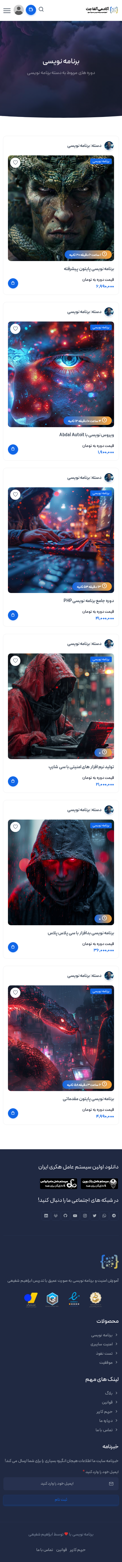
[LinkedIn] (46, 1215)
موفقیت (106, 1362)
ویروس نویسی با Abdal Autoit (86, 435)
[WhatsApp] (104, 1215)
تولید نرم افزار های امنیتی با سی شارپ (81, 767)
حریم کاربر (104, 1412)
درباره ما (106, 1421)
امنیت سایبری (102, 1344)
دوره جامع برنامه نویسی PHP (89, 601)
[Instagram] (84, 1215)
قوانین (107, 1402)
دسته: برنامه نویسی (84, 145)
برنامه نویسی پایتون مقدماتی (88, 1099)
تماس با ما (104, 1430)
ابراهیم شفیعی (40, 1534)
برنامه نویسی (101, 161)
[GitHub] (65, 1215)
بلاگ (109, 1393)
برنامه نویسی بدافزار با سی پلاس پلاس (81, 933)
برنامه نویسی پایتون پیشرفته (89, 269)
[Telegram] (114, 1215)
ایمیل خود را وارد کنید (101, 1472)
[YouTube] (75, 1215)
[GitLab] (55, 1215)
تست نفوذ (104, 1353)
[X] (94, 1215)
